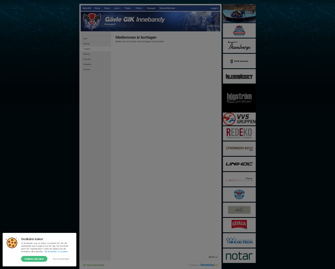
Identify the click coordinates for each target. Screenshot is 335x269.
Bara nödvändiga (61, 259)
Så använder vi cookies (56, 251)
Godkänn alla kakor (34, 259)
